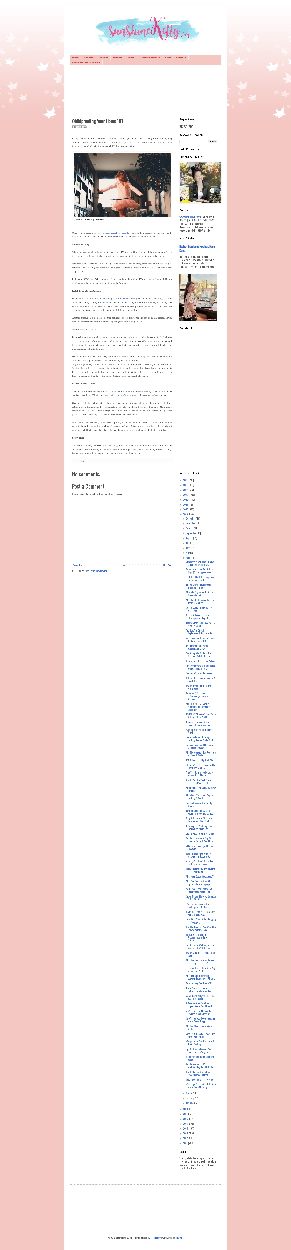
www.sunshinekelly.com (190, 217)
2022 (186, 499)
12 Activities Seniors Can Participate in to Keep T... (198, 905)
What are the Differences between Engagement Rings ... (200, 977)
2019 (185, 514)
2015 (185, 1123)
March (189, 1093)
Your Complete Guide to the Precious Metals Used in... (199, 655)
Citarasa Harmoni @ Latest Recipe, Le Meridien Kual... (199, 723)
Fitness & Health (150, 58)
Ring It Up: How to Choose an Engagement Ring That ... (199, 819)
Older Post (167, 565)
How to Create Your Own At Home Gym (201, 954)
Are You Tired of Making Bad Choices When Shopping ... (199, 1012)
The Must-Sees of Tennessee (199, 673)
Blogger (178, 1238)
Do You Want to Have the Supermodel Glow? (197, 647)
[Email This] (73, 126)
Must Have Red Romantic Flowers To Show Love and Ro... (201, 639)
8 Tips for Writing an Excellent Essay (200, 1058)
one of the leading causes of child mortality (116, 298)
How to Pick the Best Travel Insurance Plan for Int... (198, 781)
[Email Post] (82, 460)
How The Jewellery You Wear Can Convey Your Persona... (201, 928)
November (191, 523)
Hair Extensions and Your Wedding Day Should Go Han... (200, 1065)
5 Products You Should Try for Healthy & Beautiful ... (200, 797)
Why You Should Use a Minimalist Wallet (201, 1027)
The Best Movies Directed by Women (199, 804)
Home (75, 58)
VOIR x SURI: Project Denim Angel (198, 731)
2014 (186, 1128)
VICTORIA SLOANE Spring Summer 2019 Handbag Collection (198, 706)
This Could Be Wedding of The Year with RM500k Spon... (200, 946)
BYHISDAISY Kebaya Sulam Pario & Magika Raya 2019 (201, 716)
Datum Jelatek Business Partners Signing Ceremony (201, 624)
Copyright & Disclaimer (86, 63)
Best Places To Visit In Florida (199, 1079)
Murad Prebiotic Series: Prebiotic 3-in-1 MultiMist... (201, 870)
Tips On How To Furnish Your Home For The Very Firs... (199, 1050)
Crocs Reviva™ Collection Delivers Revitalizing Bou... (199, 989)
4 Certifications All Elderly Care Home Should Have (200, 913)
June (188, 548)
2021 (185, 504)
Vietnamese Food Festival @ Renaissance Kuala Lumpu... (199, 890)
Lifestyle (89, 58)
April (188, 557)
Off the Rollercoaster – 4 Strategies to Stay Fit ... (198, 616)
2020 (186, 509)
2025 (186, 485)
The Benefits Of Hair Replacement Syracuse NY (199, 632)
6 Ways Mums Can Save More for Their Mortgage (201, 1043)
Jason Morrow (157, 1238)
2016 (185, 1119)
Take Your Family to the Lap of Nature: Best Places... (200, 774)
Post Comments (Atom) (96, 571)
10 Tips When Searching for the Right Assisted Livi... (200, 766)
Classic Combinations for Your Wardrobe (200, 609)
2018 (185, 1109)
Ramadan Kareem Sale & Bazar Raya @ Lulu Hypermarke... (200, 571)
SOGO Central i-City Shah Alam (200, 760)
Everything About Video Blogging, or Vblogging (201, 921)
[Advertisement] (145, 91)
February (190, 1098)
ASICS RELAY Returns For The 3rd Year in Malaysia (201, 997)
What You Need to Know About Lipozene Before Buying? (199, 882)
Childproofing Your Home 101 (199, 983)
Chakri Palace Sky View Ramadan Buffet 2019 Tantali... (201, 898)
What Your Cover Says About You (201, 876)
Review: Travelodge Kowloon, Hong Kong (197, 248)
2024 (186, 490)
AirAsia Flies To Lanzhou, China (200, 833)
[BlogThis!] (76, 126)
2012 (185, 1138)
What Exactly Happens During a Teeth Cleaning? (200, 601)
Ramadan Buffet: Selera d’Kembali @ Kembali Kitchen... (197, 696)
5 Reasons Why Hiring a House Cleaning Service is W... (200, 563)
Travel (131, 58)
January (190, 1103)
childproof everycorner (126, 395)
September (191, 533)
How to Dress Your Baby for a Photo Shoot (199, 687)
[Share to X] (79, 126)
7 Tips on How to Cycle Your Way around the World (200, 969)
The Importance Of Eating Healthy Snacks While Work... (200, 738)
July (188, 543)
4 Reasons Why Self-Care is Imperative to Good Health (199, 1004)
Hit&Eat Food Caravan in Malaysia (201, 661)
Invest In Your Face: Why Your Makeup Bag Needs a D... (199, 855)
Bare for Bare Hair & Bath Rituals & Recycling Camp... (199, 812)
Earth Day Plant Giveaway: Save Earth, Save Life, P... (200, 578)
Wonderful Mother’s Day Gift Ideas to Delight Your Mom (199, 839)
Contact (181, 58)
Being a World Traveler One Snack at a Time (198, 586)
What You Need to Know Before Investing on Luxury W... (200, 962)
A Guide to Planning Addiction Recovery (199, 847)
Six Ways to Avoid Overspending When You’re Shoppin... (200, 1020)
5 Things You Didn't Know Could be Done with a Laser (200, 862)
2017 (185, 1114)
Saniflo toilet (78, 368)
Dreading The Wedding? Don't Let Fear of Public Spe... (199, 827)
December (191, 518)
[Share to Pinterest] (85, 126)
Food (168, 58)
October (190, 528)
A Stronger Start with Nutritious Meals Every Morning (201, 1085)
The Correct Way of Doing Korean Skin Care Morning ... (201, 667)
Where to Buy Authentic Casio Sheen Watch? (199, 593)
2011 (185, 1143)
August (189, 538)
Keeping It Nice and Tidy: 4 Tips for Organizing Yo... (200, 1035)
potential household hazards (115, 233)
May (188, 552)
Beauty (104, 58)
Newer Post (78, 565)
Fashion (118, 58)
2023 (186, 495)
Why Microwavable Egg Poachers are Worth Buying (201, 754)
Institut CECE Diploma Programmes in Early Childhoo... (196, 937)
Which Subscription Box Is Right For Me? (201, 789)
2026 (186, 480)
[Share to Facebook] (82, 126)
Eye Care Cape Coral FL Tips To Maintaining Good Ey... (199, 746)
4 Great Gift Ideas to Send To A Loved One (200, 679)
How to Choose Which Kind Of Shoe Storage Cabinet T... (199, 1073)
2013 (185, 1133)
